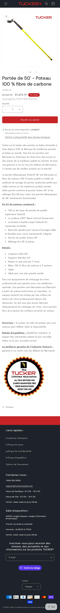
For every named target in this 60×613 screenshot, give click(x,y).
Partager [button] (10, 407)
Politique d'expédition (16, 457)
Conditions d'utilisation (17, 438)
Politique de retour (14, 444)
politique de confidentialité (18, 451)
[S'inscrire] (51, 557)
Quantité (5, 103)
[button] (6, 4)
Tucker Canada (15, 607)
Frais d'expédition (8, 99)
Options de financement (17, 464)
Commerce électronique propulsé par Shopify (39, 607)
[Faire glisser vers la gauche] (23, 72)
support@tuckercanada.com (19, 486)
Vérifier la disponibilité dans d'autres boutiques (27, 137)
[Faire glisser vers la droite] (36, 72)
